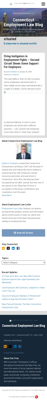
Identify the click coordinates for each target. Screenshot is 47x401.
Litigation (15, 75)
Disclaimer (20, 353)
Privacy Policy (9, 353)
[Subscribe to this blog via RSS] (3, 248)
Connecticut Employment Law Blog (23, 22)
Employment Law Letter (12, 208)
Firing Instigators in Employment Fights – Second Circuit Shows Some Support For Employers (21, 61)
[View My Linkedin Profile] (13, 248)
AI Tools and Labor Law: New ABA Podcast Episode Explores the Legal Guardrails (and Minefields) (21, 279)
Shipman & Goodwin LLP (23, 13)
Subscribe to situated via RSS (21, 43)
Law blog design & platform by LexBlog (22, 397)
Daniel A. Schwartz (10, 163)
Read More (7, 195)
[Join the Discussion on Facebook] (18, 248)
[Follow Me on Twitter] (8, 248)
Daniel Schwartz (11, 72)
